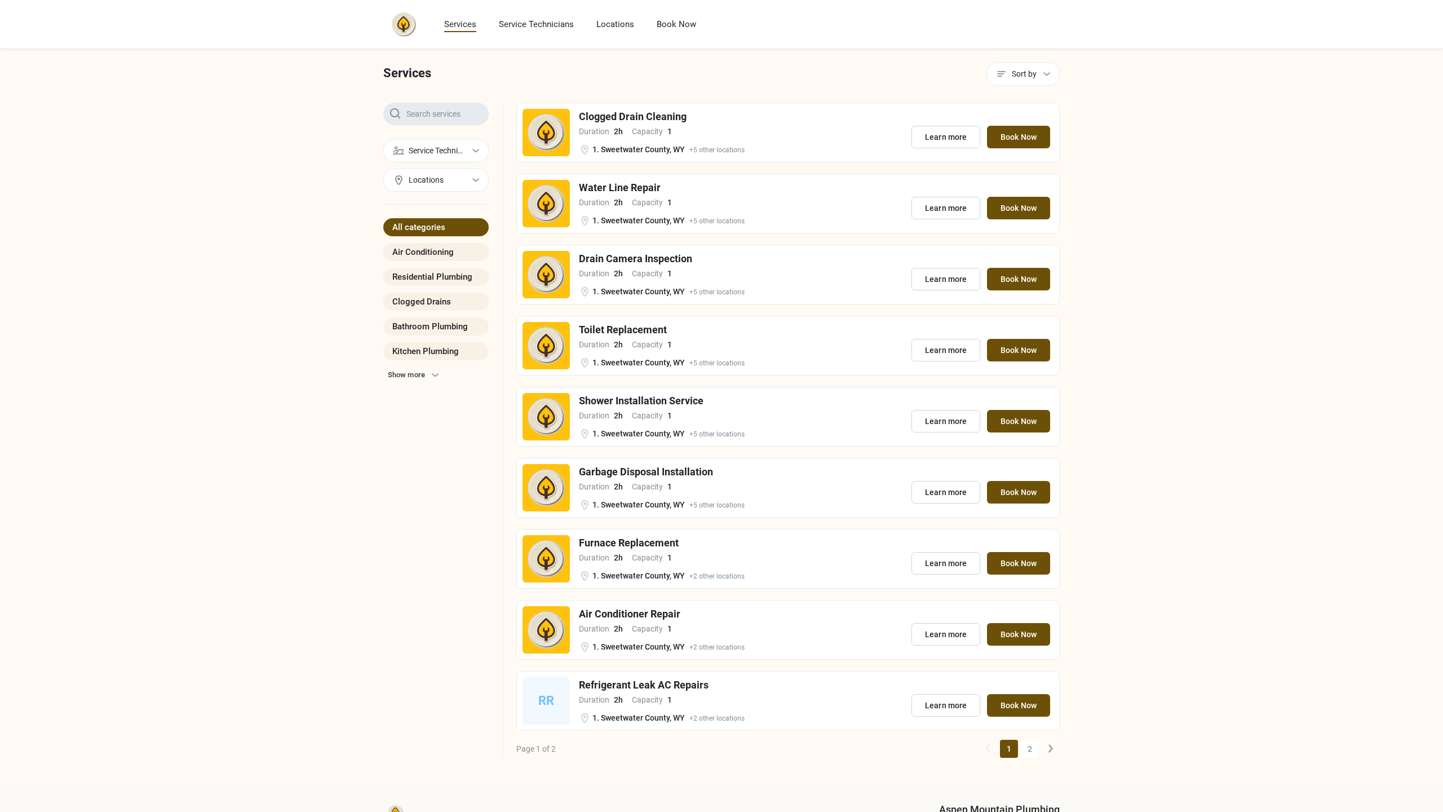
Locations (615, 24)
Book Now (676, 24)
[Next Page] (1051, 749)
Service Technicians (536, 24)
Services (460, 24)
